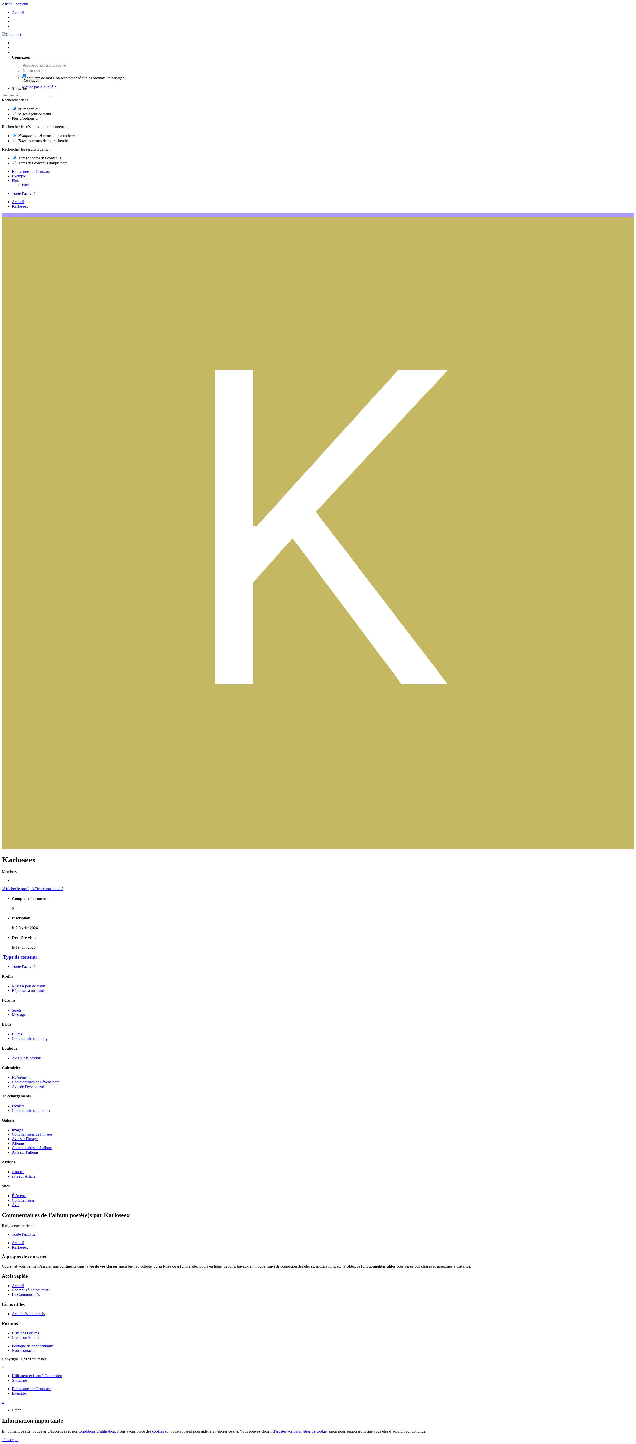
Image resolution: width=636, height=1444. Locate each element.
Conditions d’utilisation (97, 1431)
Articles (18, 1172)
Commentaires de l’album (32, 1148)
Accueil (18, 1286)
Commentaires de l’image (32, 1134)
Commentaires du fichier (31, 1110)
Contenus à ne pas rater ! (31, 1290)
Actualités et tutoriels (28, 1314)
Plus (15, 180)
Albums (18, 1143)
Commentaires (23, 1200)
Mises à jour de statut (34, 114)
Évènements (21, 1077)
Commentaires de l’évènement (35, 1082)
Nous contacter (24, 1350)
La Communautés (26, 1294)
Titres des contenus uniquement (42, 163)
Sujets (16, 1010)
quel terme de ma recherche (48, 136)
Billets (17, 1034)
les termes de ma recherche (43, 141)
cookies (158, 1431)
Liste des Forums (25, 1333)
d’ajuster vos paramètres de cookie (300, 1431)
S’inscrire (19, 88)
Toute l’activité (23, 966)
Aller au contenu (15, 4)
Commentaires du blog (29, 1038)
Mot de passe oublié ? (39, 87)
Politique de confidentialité (33, 1346)
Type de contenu (20, 957)
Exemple (19, 176)
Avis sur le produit (26, 1058)
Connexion (31, 80)
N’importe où (28, 109)
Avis (15, 1205)
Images (17, 1130)
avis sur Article (23, 1176)
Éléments (19, 1196)
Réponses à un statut (28, 990)
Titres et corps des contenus (39, 158)
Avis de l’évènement (28, 1086)
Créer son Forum (25, 1337)
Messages (19, 1015)
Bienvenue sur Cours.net (31, 171)
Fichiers (18, 1106)
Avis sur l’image (25, 1139)
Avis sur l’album (25, 1152)
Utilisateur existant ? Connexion (38, 52)
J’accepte (10, 1440)
